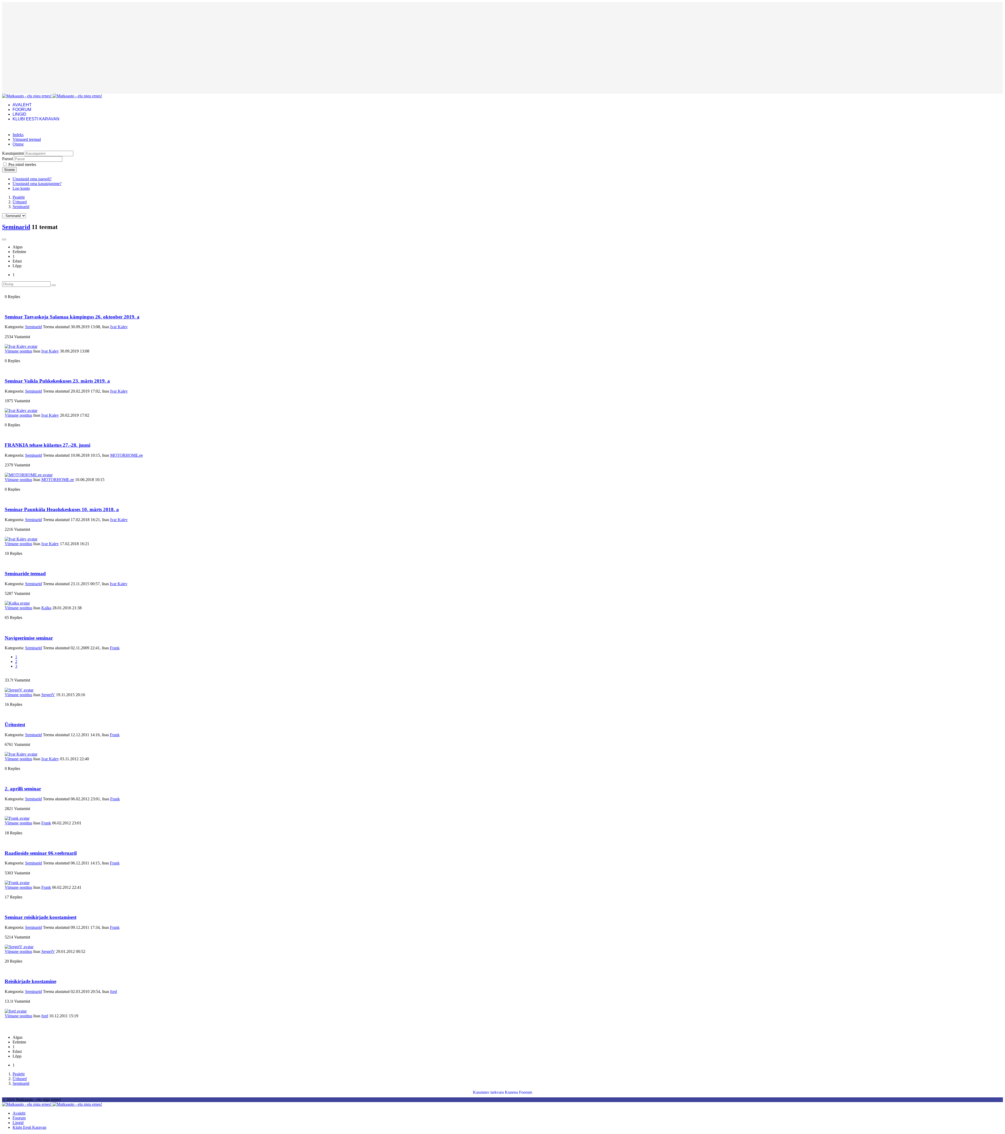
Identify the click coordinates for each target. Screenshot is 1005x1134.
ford (113, 991)
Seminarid (16, 227)
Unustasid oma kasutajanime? (37, 183)
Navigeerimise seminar (29, 638)
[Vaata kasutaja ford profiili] (16, 1011)
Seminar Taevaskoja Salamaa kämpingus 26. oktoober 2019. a (72, 317)
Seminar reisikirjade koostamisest (40, 917)
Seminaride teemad (25, 573)
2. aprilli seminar (23, 788)
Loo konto (21, 188)
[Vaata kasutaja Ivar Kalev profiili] (21, 346)
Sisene (9, 170)
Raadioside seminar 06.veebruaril (41, 853)
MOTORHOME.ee (126, 455)
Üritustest (15, 724)
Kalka (46, 608)
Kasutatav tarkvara (488, 1092)
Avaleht (22, 105)
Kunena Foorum (518, 1092)
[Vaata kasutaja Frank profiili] (17, 818)
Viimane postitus (18, 351)
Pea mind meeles (22, 164)
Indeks (18, 134)
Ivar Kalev (119, 327)
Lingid (19, 114)
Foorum (22, 109)
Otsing (18, 144)
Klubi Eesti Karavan (36, 119)
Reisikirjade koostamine (30, 981)
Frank (115, 648)
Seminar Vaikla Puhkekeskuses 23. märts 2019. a (57, 381)
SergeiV (48, 694)
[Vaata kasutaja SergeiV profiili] (19, 690)
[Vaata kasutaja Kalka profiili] (17, 603)
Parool (7, 159)
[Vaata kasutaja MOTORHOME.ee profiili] (29, 475)
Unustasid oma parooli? (32, 179)
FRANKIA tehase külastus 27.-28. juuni (47, 445)
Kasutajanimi (13, 153)
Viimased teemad (27, 139)
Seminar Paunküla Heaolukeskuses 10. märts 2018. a (62, 509)
